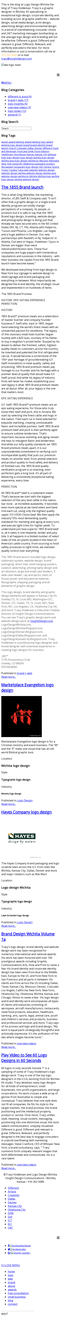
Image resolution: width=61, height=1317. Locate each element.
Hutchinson (20, 154)
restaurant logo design (26, 166)
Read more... (8, 677)
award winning (17, 142)
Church (13, 148)
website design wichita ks (15, 176)
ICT (10, 1220)
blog (10, 1300)
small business (17, 1297)
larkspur (52, 154)
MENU (8, 83)
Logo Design (25, 800)
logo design (13, 157)
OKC (10, 1227)
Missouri (44, 160)
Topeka (13, 170)
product (50, 163)
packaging (40, 163)
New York (6, 163)
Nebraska (54, 160)
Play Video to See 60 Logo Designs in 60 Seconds (24, 1057)
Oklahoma (28, 163)
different (48, 148)
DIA (10, 1217)
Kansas (31, 154)
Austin (5, 142)
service (48, 166)
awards (12, 1289)
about (11, 1286)
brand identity (38, 145)
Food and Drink (25, 151)
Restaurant (7, 166)
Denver (38, 148)
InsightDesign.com (41, 621)
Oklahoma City (17, 1209)
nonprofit (17, 163)
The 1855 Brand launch (22, 187)
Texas (5, 170)
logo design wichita (31, 157)
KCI (10, 1224)
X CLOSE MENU (10, 1265)
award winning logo (35, 142)
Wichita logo (45, 176)
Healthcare (7, 154)
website (33, 170)
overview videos (26, 1043)
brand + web (24, 673)
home (11, 1271)
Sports (55, 166)
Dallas (30, 148)
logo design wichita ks (27, 160)
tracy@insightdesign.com (16, 58)
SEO (41, 166)
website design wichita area (41, 173)
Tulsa (21, 170)
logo (4, 157)
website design (46, 170)
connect (12, 1304)
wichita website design (27, 179)
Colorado (22, 148)
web (26, 170)
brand (26, 145)
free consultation (18, 1293)
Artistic (12, 1191)
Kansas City (41, 154)
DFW (11, 1213)
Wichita (33, 176)
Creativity (13, 1195)
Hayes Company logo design (26, 812)
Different (13, 1188)
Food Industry (41, 151)
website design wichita (13, 173)
